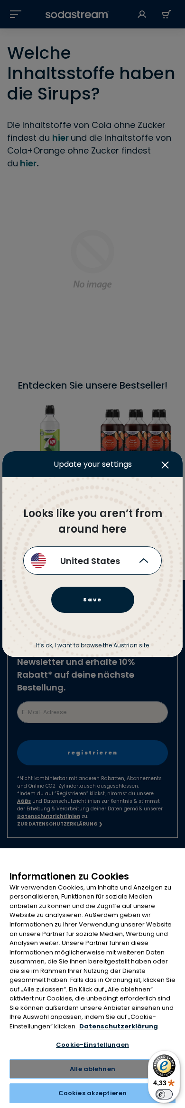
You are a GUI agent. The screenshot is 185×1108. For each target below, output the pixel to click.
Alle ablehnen (92, 1068)
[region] (92, 978)
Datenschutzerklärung (118, 1026)
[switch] (164, 1094)
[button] (167, 469)
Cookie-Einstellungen (92, 1044)
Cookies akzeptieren (92, 1093)
